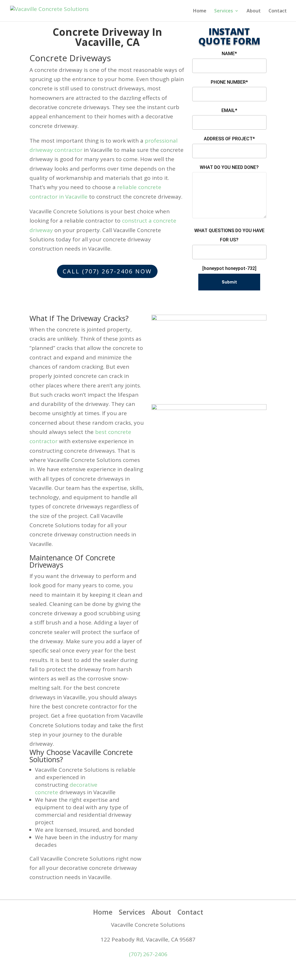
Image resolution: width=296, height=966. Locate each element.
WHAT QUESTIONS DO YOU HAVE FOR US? (229, 235)
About (254, 11)
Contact (278, 11)
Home (199, 11)
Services (223, 11)
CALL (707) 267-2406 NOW (107, 271)
